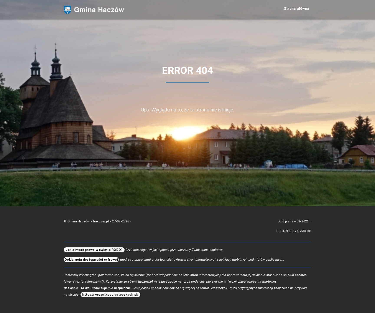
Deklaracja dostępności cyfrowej (91, 260)
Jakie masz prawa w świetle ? (94, 250)
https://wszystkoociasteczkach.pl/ (110, 294)
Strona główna (296, 9)
